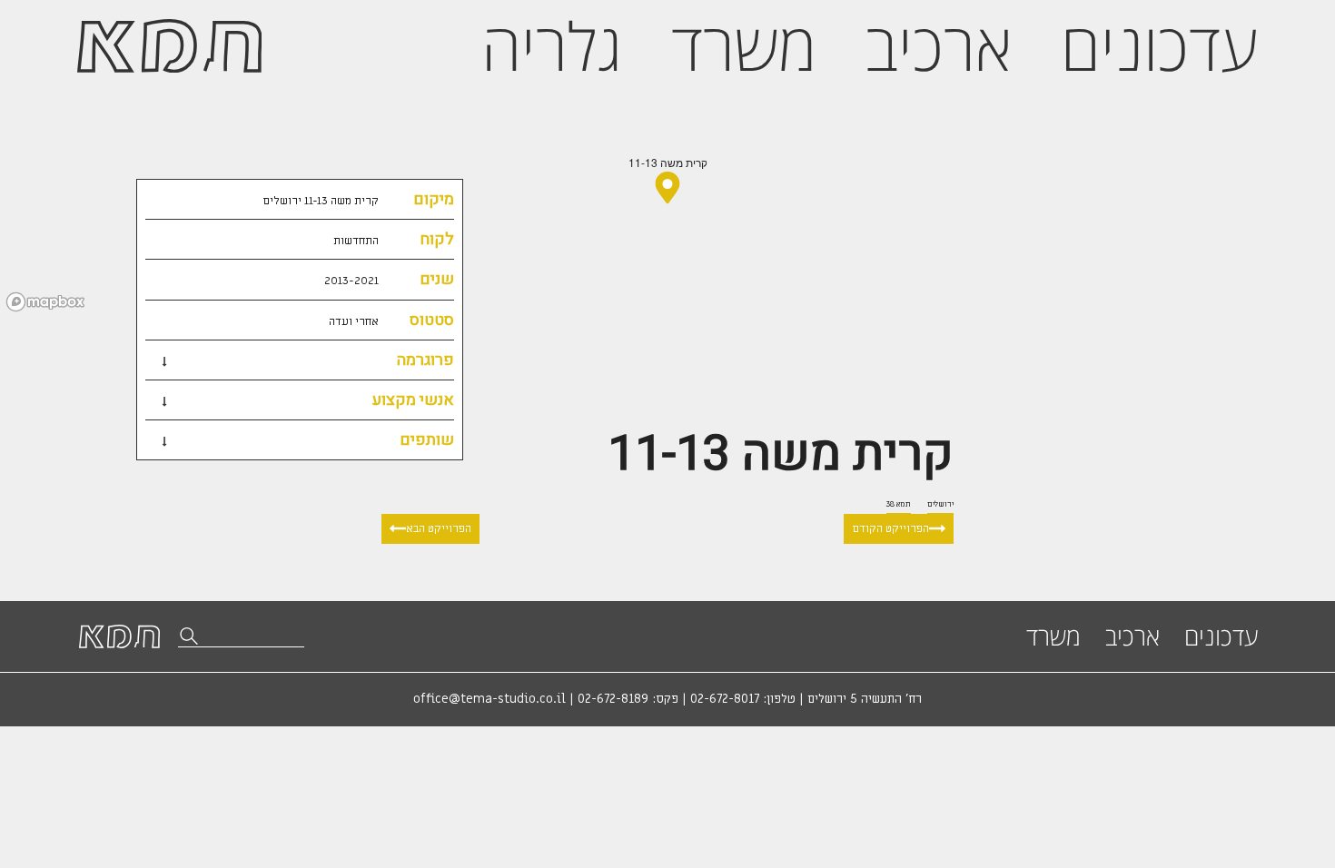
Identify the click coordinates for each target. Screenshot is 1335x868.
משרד (743, 45)
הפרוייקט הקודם (890, 528)
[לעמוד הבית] (169, 46)
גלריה (551, 45)
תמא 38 (898, 503)
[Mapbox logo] (45, 301)
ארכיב (938, 45)
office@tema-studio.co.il (489, 699)
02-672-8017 (724, 699)
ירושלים (940, 503)
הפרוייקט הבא (438, 528)
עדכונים (1159, 45)
